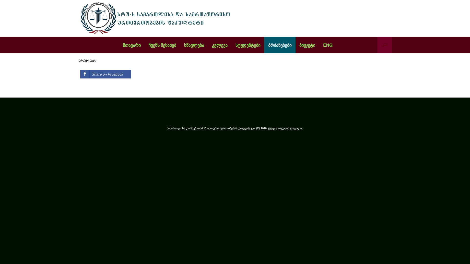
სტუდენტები (247, 45)
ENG (328, 45)
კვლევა (220, 45)
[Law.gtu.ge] (156, 18)
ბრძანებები (280, 45)
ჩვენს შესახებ (162, 45)
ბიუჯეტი (307, 45)
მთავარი (132, 45)
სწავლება (194, 45)
